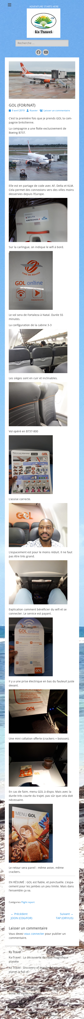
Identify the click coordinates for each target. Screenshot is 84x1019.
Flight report (28, 902)
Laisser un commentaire (57, 110)
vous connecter (34, 934)
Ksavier (34, 110)
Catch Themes (49, 1015)
